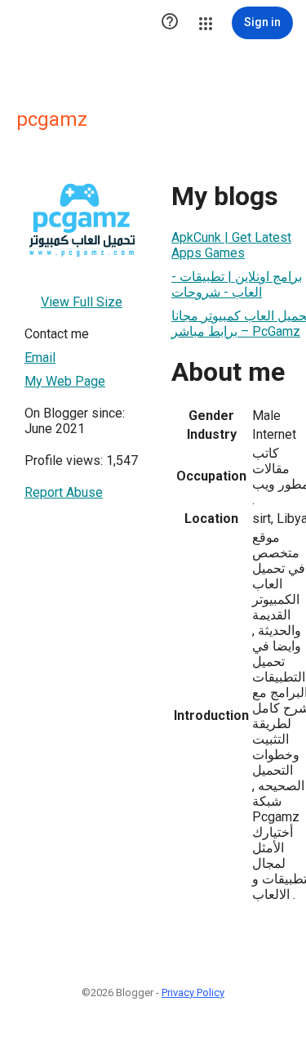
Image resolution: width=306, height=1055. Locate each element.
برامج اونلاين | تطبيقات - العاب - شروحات (236, 284)
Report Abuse (63, 492)
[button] (169, 22)
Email (39, 357)
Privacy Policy (193, 992)
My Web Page (64, 381)
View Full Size (81, 302)
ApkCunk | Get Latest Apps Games (231, 245)
